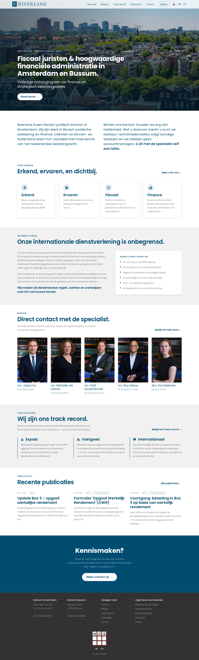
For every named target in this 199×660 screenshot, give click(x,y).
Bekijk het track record (167, 429)
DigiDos (164, 4)
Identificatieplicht (143, 613)
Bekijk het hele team (168, 329)
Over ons (91, 4)
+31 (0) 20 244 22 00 (42, 615)
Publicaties (135, 4)
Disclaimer (140, 617)
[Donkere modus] (174, 4)
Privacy (138, 621)
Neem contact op (99, 577)
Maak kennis (30, 96)
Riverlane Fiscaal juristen (147, 604)
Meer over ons (172, 172)
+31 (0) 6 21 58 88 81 (76, 615)
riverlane (103, 654)
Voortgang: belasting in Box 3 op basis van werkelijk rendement (155, 502)
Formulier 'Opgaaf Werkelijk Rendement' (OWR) (99, 500)
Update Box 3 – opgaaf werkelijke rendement (38, 500)
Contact (150, 4)
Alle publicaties (171, 483)
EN (102, 648)
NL (96, 648)
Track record (119, 4)
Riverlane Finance (143, 608)
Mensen (105, 4)
